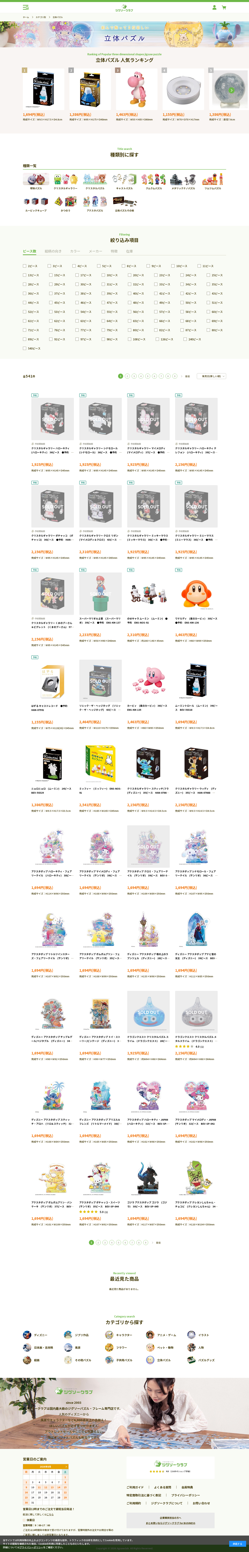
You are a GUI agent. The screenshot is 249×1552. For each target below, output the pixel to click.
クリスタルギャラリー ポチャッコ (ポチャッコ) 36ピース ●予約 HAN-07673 (52, 539)
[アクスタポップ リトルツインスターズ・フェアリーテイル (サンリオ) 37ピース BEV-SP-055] (52, 929)
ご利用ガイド (135, 1487)
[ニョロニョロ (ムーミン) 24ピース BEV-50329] (52, 763)
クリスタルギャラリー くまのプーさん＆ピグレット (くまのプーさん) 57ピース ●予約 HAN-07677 (52, 627)
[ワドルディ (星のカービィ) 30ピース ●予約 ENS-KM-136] (196, 593)
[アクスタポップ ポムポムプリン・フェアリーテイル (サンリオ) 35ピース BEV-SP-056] (100, 929)
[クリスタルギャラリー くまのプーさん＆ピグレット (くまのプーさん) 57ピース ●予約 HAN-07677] (52, 593)
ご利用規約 (134, 1503)
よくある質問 (162, 1487)
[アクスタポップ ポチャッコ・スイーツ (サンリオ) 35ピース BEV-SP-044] (100, 1177)
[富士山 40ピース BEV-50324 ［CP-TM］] (90, 89)
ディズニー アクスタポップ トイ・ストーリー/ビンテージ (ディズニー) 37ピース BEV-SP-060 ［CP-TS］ (99, 1041)
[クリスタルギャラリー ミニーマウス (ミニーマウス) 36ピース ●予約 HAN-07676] (196, 506)
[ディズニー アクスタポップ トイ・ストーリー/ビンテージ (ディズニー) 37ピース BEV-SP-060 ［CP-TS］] (100, 1012)
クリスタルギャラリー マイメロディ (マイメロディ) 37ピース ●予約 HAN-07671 (147, 452)
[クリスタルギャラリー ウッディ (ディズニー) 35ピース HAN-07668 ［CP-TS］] (196, 763)
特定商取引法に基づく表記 (144, 1495)
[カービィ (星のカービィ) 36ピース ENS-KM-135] (148, 680)
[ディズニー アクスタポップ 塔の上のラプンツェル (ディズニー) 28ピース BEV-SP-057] (148, 929)
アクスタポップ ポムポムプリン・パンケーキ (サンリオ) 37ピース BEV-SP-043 (51, 1206)
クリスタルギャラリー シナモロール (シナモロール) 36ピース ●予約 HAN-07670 (99, 452)
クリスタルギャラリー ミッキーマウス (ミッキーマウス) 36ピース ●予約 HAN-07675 (148, 539)
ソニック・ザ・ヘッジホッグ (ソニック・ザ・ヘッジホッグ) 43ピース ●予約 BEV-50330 (100, 709)
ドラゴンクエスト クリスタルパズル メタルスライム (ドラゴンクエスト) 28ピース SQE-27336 (196, 1041)
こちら (50, 1514)
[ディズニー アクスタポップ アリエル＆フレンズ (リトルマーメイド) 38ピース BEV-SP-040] (100, 1094)
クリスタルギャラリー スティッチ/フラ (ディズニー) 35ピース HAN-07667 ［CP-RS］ (149, 792)
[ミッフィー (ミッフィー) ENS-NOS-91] (100, 763)
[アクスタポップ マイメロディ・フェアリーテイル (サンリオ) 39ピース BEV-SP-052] (100, 846)
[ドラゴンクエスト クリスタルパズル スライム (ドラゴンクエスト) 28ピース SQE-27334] (148, 1012)
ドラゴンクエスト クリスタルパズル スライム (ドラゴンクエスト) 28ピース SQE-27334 (149, 1041)
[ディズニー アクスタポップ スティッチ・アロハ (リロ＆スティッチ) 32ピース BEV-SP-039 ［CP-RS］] (52, 1094)
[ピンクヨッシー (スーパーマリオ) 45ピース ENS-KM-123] (137, 89)
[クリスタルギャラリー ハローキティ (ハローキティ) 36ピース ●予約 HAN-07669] (52, 419)
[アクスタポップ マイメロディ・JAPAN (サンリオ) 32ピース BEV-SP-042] (196, 1094)
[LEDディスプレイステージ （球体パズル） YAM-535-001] (183, 89)
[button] (232, 90)
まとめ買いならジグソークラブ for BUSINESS (170, 1523)
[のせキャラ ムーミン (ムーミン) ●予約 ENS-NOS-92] (148, 593)
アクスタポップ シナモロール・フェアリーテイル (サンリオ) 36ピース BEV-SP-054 (195, 875)
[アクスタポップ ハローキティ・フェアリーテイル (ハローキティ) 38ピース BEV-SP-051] (52, 846)
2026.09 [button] (66, 1466)
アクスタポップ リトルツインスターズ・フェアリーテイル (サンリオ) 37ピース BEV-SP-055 (52, 958)
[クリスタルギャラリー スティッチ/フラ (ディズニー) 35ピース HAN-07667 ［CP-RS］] (148, 763)
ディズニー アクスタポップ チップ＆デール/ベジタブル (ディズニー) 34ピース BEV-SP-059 (51, 1041)
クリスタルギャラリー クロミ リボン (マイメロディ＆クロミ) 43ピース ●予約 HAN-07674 (100, 539)
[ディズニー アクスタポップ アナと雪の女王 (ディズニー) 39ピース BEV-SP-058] (196, 929)
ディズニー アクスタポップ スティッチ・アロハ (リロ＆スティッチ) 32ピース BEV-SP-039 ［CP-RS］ (52, 1123)
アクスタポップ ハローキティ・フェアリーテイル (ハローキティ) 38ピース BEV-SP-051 (53, 875)
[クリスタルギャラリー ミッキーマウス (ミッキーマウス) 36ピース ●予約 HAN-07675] (148, 506)
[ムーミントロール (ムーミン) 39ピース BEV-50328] (44, 89)
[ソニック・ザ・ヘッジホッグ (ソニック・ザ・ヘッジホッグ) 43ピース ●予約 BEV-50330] (100, 680)
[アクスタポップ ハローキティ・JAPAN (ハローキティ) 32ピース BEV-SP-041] (148, 1094)
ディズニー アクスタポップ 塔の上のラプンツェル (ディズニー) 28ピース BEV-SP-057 (148, 958)
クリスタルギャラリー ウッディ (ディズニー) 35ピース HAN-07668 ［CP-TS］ (196, 792)
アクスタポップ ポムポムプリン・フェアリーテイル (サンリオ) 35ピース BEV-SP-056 (100, 958)
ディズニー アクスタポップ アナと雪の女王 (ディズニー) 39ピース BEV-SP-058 (195, 958)
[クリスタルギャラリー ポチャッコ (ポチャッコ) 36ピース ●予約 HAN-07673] (52, 506)
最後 (187, 376)
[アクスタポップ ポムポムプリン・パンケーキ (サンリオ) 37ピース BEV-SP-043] (52, 1177)
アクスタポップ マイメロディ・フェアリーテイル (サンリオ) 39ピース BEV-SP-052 (99, 875)
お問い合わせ (201, 1503)
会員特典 (187, 1487)
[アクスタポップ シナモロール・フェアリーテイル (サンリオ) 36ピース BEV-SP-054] (196, 846)
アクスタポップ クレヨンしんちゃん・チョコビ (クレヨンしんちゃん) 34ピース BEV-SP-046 (196, 1206)
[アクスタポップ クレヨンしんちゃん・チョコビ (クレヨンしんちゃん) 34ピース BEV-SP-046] (196, 1177)
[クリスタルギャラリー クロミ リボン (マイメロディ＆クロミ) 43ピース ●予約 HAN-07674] (100, 506)
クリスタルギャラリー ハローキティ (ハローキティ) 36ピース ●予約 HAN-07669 (51, 452)
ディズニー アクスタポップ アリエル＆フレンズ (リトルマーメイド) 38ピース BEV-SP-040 (100, 1123)
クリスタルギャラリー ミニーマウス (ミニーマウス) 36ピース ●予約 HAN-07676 (195, 539)
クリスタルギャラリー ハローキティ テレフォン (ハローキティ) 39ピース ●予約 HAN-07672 (196, 452)
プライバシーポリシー (185, 1495)
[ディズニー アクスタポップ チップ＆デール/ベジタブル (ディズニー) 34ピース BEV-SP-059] (52, 1012)
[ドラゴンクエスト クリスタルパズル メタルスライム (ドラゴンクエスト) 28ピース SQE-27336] (196, 1012)
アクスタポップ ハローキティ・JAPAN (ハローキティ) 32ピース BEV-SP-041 (148, 1123)
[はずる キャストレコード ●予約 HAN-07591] (52, 681)
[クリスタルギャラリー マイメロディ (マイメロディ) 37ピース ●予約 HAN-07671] (148, 419)
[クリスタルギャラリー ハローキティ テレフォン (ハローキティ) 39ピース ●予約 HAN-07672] (196, 419)
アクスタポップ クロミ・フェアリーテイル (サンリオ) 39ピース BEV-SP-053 (148, 875)
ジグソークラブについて (167, 1503)
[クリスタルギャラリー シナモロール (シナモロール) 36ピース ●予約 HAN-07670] (100, 419)
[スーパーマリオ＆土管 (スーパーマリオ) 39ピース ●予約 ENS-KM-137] (100, 593)
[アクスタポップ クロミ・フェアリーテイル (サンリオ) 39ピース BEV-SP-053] (148, 846)
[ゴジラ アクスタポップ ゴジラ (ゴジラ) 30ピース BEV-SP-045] (148, 1177)
